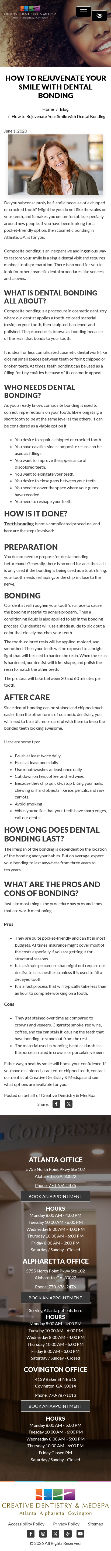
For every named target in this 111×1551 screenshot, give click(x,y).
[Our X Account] (55, 1536)
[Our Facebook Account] (30, 1536)
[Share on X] (68, 1105)
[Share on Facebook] (56, 1105)
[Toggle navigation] (83, 11)
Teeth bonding (19, 523)
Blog (64, 109)
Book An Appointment (55, 1196)
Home (48, 109)
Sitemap (95, 1523)
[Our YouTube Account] (80, 1536)
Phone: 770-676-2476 (55, 1185)
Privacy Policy (66, 1523)
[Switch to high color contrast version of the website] (99, 15)
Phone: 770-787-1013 (55, 1394)
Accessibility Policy (26, 1523)
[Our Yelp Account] (68, 1536)
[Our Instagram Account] (43, 1536)
